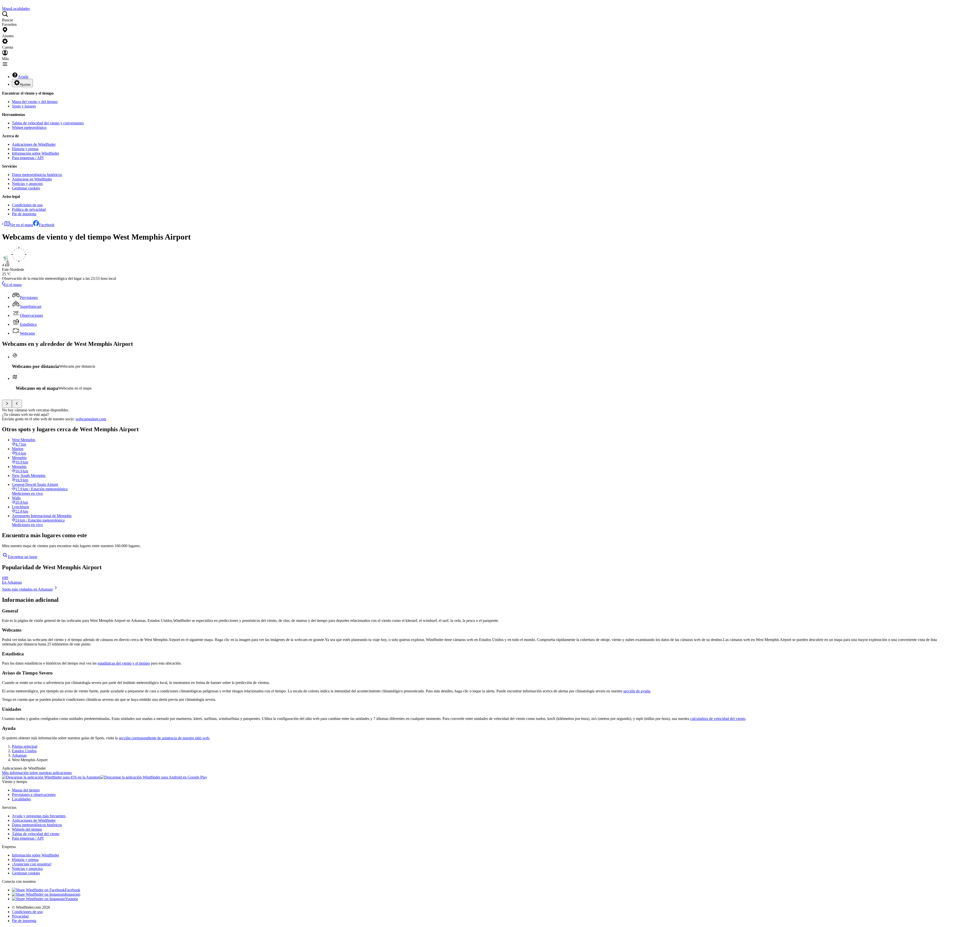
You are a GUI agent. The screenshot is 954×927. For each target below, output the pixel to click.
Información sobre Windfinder (35, 153)
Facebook (46, 225)
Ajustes (25, 84)
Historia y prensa (25, 149)
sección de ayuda (636, 691)
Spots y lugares (24, 106)
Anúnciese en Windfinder (32, 179)
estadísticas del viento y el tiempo (124, 663)
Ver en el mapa (21, 225)
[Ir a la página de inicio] (2, 4)
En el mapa (13, 285)
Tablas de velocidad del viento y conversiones (48, 123)
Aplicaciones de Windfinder (34, 144)
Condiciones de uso (27, 205)
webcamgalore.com (91, 419)
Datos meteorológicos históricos (37, 175)
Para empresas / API (27, 158)
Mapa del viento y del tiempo (35, 102)
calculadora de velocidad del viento (717, 718)
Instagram (72, 894)
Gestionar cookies (26, 188)
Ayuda (23, 76)
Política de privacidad (29, 209)
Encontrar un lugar (22, 557)
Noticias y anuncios (27, 183)
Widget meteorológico (29, 127)
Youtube (71, 899)
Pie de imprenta (24, 214)
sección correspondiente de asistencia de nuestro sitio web (164, 738)
